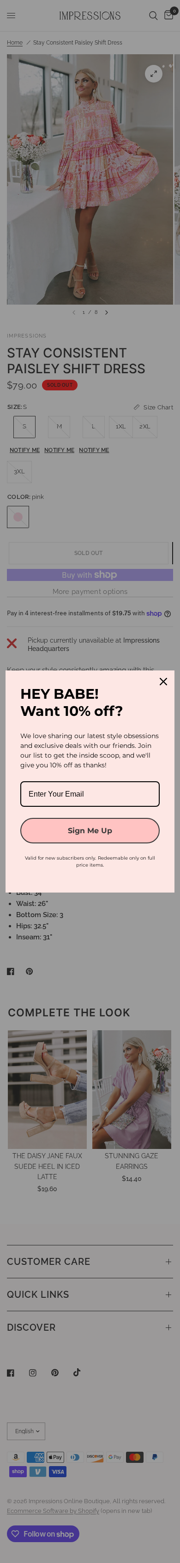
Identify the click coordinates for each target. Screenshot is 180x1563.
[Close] (163, 681)
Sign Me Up (90, 830)
